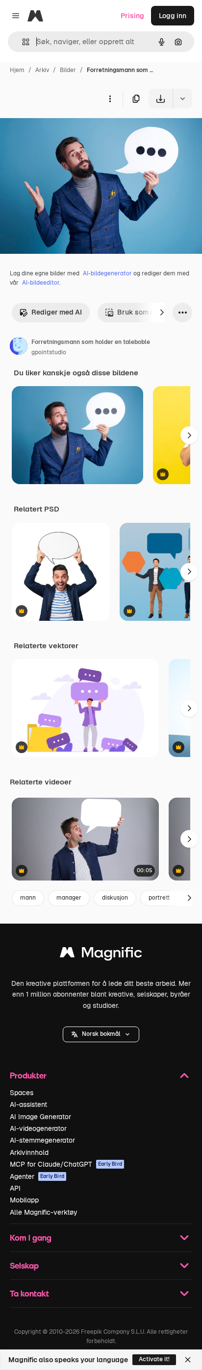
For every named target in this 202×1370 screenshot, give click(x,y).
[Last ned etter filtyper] (182, 98)
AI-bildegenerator (107, 273)
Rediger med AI (56, 312)
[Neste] (162, 312)
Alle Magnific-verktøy (43, 1212)
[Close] (188, 1360)
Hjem (17, 70)
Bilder (68, 70)
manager (68, 898)
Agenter (37, 1176)
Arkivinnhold (29, 1152)
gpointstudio (48, 352)
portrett (159, 898)
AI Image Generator (40, 1116)
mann (28, 898)
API (15, 1188)
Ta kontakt (29, 1293)
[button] (101, 1034)
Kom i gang (30, 1237)
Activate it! (154, 1359)
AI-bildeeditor (40, 283)
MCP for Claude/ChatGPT (66, 1164)
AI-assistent (28, 1104)
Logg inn (172, 15)
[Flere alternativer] (110, 98)
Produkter (28, 1075)
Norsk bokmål (101, 1034)
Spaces (21, 1092)
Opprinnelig (69, 131)
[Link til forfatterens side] (18, 347)
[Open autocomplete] (21, 42)
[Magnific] (101, 954)
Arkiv (42, 70)
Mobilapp (24, 1200)
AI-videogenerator (38, 1128)
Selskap (24, 1265)
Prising (132, 15)
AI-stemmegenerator (42, 1140)
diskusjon (115, 898)
